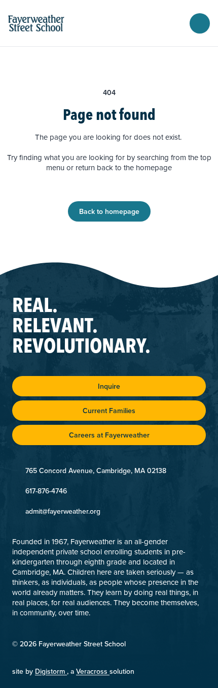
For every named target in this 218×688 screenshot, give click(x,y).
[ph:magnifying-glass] (175, 23)
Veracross (93, 671)
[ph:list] (200, 23)
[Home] (45, 23)
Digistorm (51, 671)
